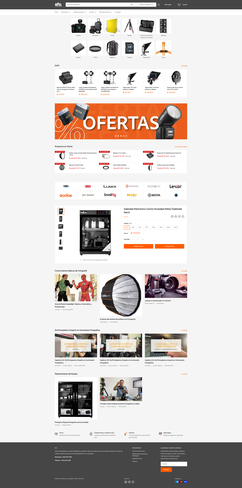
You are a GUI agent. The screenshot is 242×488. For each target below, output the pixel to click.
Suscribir (166, 469)
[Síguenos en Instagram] (129, 482)
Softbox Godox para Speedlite (165, 165)
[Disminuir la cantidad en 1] (133, 239)
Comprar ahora (169, 246)
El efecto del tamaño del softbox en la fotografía (117, 319)
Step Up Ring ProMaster (120, 165)
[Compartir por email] (183, 216)
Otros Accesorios (104, 12)
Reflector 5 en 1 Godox (119, 153)
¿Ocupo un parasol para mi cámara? (158, 301)
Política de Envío (137, 458)
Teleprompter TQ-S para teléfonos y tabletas (129, 88)
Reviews (134, 461)
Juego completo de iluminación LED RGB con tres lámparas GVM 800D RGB (109, 89)
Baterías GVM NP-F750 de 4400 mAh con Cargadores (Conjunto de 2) (66, 89)
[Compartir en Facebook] (172, 216)
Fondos (91, 12)
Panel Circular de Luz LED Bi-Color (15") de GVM (175, 88)
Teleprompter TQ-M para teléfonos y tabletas (152, 88)
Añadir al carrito (138, 246)
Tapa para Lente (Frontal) (76, 165)
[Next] (187, 83)
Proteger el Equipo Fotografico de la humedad (71, 422)
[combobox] (101, 5)
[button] (131, 5)
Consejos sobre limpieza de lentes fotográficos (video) (120, 404)
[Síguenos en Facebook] (125, 482)
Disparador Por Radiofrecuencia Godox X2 (169, 153)
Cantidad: (127, 239)
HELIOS (126, 216)
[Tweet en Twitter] (179, 216)
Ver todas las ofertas (181, 146)
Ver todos (184, 66)
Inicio (56, 12)
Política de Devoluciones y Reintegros (140, 455)
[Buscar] (158, 5)
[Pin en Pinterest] (175, 216)
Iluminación (64, 12)
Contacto (118, 12)
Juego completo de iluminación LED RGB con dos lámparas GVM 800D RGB (88, 89)
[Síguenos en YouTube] (133, 482)
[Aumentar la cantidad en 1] (143, 239)
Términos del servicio (138, 451)
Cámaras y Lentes (79, 12)
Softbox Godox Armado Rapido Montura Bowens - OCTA (83, 154)
